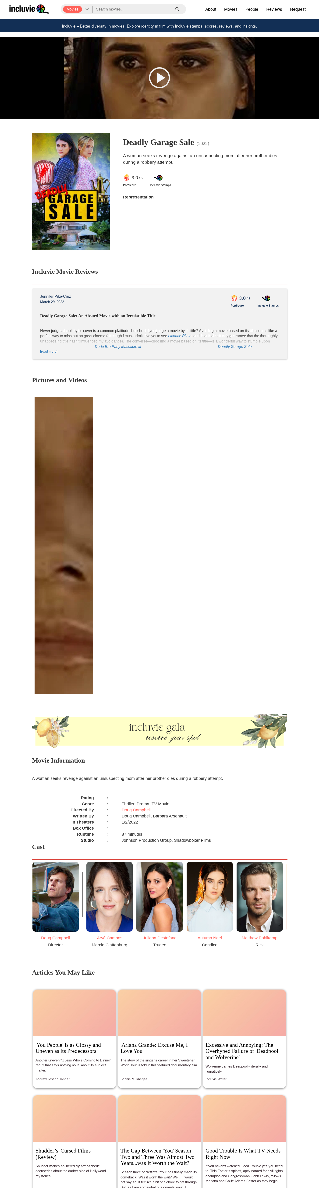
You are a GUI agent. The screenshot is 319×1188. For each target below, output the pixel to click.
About (210, 9)
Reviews (274, 9)
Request (298, 9)
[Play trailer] (159, 77)
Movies (230, 9)
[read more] (48, 351)
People (251, 9)
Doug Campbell (136, 810)
